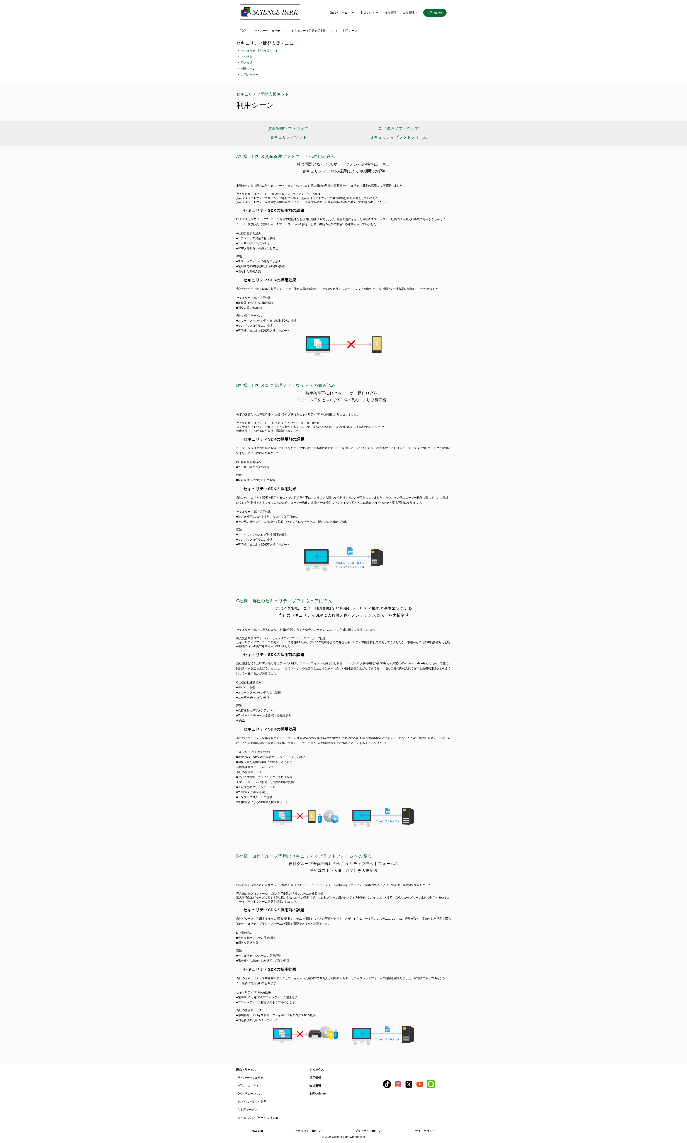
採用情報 (390, 12)
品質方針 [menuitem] (257, 1130)
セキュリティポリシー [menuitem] (309, 1130)
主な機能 (246, 56)
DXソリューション (250, 1093)
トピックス (367, 12)
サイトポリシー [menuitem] (425, 1130)
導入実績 (246, 62)
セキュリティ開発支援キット (259, 50)
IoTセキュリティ (248, 1085)
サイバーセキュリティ (268, 30)
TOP (243, 30)
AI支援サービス (247, 1109)
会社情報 (408, 12)
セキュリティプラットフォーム (398, 137)
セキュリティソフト (288, 137)
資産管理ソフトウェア (288, 128)
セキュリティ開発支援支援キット (312, 30)
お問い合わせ (434, 12)
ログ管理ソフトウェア (398, 128)
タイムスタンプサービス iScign (258, 1117)
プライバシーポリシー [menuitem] (369, 1130)
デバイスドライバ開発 (252, 1101)
